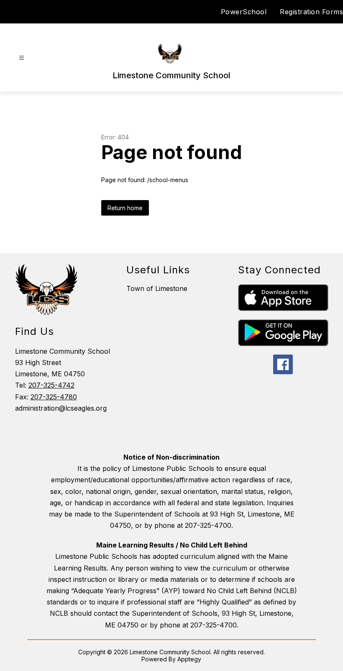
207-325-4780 (54, 397)
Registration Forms (311, 12)
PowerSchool (244, 12)
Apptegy (189, 659)
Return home (125, 207)
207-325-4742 (51, 385)
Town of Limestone (156, 288)
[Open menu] (21, 58)
